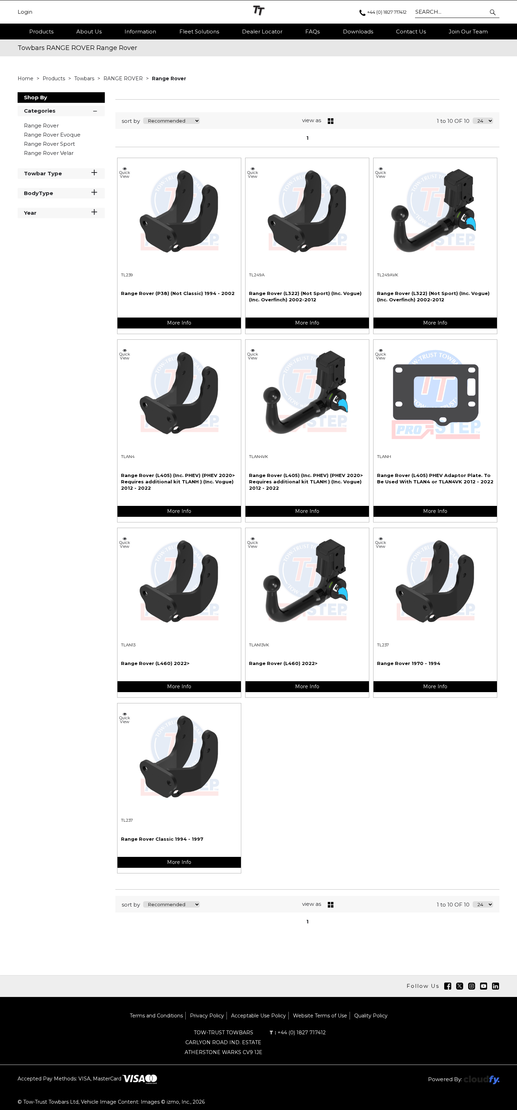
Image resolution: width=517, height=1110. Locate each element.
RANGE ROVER (123, 78)
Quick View (124, 174)
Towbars (85, 78)
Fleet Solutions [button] (199, 31)
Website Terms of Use (320, 1015)
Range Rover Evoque (52, 134)
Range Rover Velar (49, 153)
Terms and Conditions (156, 1015)
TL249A (256, 274)
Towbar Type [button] (43, 173)
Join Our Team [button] (468, 31)
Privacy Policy (207, 1015)
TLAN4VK (258, 456)
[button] (493, 12)
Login (25, 12)
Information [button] (140, 31)
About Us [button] (89, 31)
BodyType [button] (38, 193)
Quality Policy (371, 1015)
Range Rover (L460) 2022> (155, 663)
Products (41, 31)
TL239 (127, 274)
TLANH (384, 456)
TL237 (383, 644)
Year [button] (30, 212)
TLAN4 (128, 456)
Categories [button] (40, 110)
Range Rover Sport (49, 143)
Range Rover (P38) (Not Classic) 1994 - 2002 (178, 293)
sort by (131, 121)
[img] (447, 986)
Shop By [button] (35, 97)
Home (26, 78)
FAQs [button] (312, 31)
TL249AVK (387, 274)
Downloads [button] (358, 31)
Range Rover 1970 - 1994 (408, 663)
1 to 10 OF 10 (453, 121)
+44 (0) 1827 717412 (297, 1032)
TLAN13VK (259, 644)
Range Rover (169, 78)
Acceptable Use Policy (258, 1015)
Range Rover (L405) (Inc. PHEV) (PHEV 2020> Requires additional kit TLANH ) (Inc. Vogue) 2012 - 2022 (178, 481)
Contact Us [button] (411, 31)
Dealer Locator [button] (262, 31)
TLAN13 (128, 644)
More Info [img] (179, 323)
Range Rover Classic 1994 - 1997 (162, 839)
